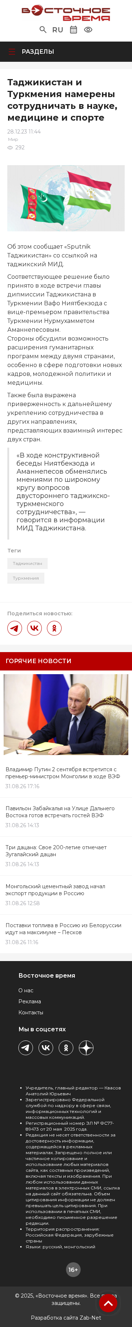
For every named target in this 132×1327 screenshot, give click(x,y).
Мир (13, 139)
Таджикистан (27, 563)
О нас (25, 990)
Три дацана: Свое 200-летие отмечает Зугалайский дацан (56, 851)
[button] (43, 29)
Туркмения (26, 578)
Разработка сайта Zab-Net (66, 1317)
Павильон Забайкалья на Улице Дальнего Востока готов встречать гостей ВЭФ (60, 812)
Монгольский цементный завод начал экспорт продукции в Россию (55, 890)
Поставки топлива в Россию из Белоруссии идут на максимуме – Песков (63, 929)
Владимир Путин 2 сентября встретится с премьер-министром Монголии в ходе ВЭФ (63, 773)
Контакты (30, 1012)
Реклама (29, 1001)
